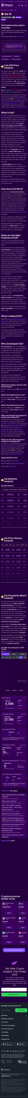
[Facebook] (10, 1051)
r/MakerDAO (5, 791)
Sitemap (2, 1096)
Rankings (11, 10)
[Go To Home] (2, 10)
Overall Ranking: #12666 (6, 17)
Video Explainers (20, 463)
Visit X (24, 698)
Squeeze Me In (14, 994)
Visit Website (22, 745)
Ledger (17, 107)
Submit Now (21, 739)
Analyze (9, 913)
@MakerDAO (7, 651)
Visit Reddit (23, 714)
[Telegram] (5, 1051)
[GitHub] (24, 1051)
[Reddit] (21, 1051)
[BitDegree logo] (5, 1069)
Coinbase (18, 99)
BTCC (2, 101)
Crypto (5, 10)
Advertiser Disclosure (23, 1096)
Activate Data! (20, 36)
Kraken (24, 99)
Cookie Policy (15, 1096)
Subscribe (21, 1010)
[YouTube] (8, 1051)
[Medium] (16, 1051)
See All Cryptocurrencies (14, 950)
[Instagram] (18, 1051)
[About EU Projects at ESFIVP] (6, 1061)
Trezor (24, 107)
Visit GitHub (23, 760)
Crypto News (15, 461)
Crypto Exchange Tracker (10, 103)
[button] (22, 5)
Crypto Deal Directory (14, 454)
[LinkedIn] (13, 1051)
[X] (2, 1051)
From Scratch (13, 466)
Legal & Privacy (8, 1096)
